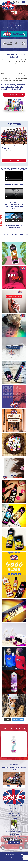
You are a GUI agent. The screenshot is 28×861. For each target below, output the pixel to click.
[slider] (13, 220)
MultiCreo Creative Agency (18, 857)
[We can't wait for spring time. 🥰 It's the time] (14, 467)
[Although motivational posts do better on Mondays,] (14, 396)
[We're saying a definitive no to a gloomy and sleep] (14, 253)
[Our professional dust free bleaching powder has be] (14, 348)
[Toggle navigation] (23, 2)
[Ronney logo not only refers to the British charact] (14, 658)
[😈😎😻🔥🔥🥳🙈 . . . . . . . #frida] (14, 277)
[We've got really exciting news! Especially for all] (14, 682)
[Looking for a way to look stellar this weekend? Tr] (14, 610)
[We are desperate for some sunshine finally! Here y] (14, 539)
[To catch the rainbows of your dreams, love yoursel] (14, 325)
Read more (13, 160)
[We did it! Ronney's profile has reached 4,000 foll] (14, 563)
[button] (14, 217)
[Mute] (19, 220)
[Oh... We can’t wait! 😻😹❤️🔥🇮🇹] (14, 420)
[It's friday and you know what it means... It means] (14, 634)
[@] (6, 239)
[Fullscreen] (21, 220)
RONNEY (21, 854)
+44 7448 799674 (15, 837)
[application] (14, 217)
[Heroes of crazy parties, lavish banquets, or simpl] (14, 586)
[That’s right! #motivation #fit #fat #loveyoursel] (14, 301)
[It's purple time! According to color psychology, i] (14, 372)
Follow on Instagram (18, 719)
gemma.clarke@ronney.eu (15, 831)
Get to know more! (14, 94)
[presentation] (4, 35)
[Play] (7, 220)
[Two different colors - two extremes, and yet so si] (14, 515)
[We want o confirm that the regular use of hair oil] (14, 444)
